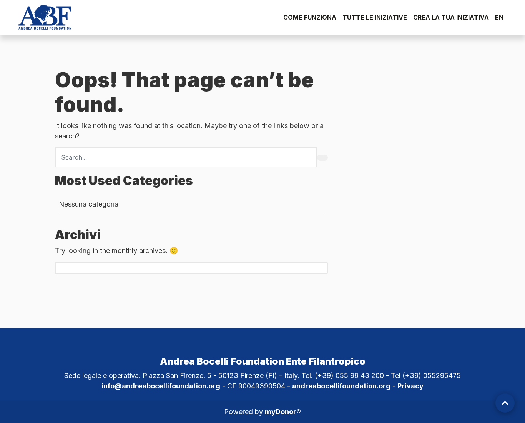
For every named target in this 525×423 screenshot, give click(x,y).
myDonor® (283, 412)
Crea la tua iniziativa (451, 17)
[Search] (322, 158)
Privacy (410, 386)
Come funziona (309, 17)
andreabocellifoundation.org (341, 386)
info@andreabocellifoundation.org (160, 386)
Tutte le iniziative (374, 17)
